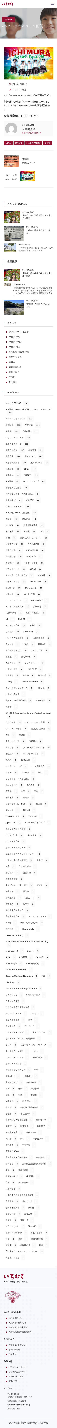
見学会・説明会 (16, 462)
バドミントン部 (15, 581)
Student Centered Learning (21, 976)
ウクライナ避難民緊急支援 (19, 1007)
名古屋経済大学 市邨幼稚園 (20, 1332)
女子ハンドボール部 (17, 506)
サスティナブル (41, 1032)
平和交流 (42, 1157)
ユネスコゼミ (39, 650)
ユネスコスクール (17, 443)
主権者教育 (33, 1082)
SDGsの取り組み (16, 1376)
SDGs (30, 468)
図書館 (11, 1126)
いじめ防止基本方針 (17, 1371)
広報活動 (12, 747)
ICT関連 (18, 143)
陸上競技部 (13, 550)
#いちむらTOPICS (39, 916)
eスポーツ (13, 587)
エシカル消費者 (15, 1019)
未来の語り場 (15, 367)
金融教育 (12, 753)
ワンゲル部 (33, 556)
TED (45, 976)
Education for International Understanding (27, 943)
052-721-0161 (13, 1408)
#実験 (11, 922)
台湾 (25, 791)
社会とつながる (15, 1226)
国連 (38, 791)
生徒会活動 (13, 556)
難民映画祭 (27, 1245)
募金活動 (12, 1101)
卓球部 (11, 1107)
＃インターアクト (33, 753)
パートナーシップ (33, 481)
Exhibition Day (15, 816)
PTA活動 (25, 957)
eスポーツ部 (32, 594)
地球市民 (43, 1126)
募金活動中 (29, 1101)
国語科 (24, 734)
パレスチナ (34, 835)
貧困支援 (44, 675)
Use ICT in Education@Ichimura (23, 988)
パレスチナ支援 (15, 841)
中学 (38, 1069)
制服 (10, 1094)
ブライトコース (15, 569)
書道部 (41, 803)
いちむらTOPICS (33, 143)
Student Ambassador (18, 969)
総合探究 (32, 500)
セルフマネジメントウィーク (35, 1044)
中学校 (42, 860)
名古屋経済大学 (15, 1318)
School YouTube (32, 681)
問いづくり (43, 1119)
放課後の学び (39, 462)
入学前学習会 (27, 866)
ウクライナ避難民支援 (18, 828)
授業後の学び (14, 1176)
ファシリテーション (17, 1057)
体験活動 (30, 431)
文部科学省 (13, 1188)
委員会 (12, 362)
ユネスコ (33, 784)
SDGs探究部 (13, 963)
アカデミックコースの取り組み (22, 493)
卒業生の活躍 (14, 543)
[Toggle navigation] (52, 4)
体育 (10, 866)
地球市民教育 (14, 1132)
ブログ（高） (15, 347)
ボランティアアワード (18, 847)
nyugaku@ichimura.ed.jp (19, 1404)
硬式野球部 (28, 656)
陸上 (10, 1238)
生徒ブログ (34, 669)
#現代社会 (13, 662)
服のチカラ (29, 1201)
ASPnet (29, 810)
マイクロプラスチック (17, 1069)
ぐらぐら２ (31, 1026)
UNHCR (24, 619)
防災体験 (12, 904)
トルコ (37, 1051)
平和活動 (12, 891)
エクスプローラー (16, 1013)
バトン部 (43, 688)
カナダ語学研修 (33, 525)
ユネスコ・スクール (18, 437)
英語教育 (39, 606)
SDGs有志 (28, 759)
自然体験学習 (39, 1232)
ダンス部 (43, 575)
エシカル (36, 1013)
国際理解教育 (15, 450)
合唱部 (11, 1113)
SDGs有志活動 (34, 963)
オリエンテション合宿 (37, 722)
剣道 (22, 1094)
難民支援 (35, 450)
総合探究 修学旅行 (16, 1232)
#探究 (29, 531)
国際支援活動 (14, 878)
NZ (10, 619)
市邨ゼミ (30, 475)
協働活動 (12, 468)
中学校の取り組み (16, 487)
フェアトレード (34, 662)
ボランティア (14, 784)
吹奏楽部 (12, 675)
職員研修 (12, 810)
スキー (11, 772)
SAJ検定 (42, 957)
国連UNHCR (33, 456)
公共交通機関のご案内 (16, 1400)
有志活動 (12, 1201)
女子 (24, 1138)
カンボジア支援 (15, 625)
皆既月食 (26, 1220)
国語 (10, 734)
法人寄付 (12, 1354)
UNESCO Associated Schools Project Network (28, 715)
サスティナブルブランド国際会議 (22, 1038)
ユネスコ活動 (14, 669)
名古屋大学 (27, 1113)
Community (30, 929)
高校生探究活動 (15, 1257)
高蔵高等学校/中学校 (17, 1322)
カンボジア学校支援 (17, 606)
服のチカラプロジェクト (36, 747)
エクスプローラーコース (33, 537)
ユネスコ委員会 (15, 694)
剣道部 (36, 1094)
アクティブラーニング (19, 332)
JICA (10, 957)
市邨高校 (35, 741)
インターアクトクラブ (37, 822)
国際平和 (29, 872)
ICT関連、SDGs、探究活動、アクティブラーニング (29, 411)
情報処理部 (25, 1170)
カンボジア (13, 1026)
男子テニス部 (35, 543)
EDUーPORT (39, 600)
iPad (10, 537)
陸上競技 (13, 382)
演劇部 (33, 1207)
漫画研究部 (13, 1213)
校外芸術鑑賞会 (15, 1207)
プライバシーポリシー (18, 1367)
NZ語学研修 (13, 612)
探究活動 (13, 425)
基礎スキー (33, 1132)
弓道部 (28, 675)
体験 (22, 1088)
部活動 (12, 377)
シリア (11, 1044)
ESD (44, 531)
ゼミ (42, 772)
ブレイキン (39, 1057)
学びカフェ (40, 1138)
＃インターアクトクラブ (19, 575)
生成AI (11, 1220)
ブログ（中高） (19, 90)
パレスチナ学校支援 (17, 637)
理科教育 (12, 531)
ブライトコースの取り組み (20, 778)
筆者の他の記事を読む (30, 133)
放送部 (28, 797)
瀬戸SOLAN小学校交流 (18, 700)
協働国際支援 (41, 637)
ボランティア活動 (16, 1063)
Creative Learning (16, 935)
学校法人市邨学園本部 (18, 1327)
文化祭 (47, 143)
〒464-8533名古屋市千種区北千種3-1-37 (19, 1395)
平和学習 (12, 1163)
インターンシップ (16, 766)
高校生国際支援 (15, 916)
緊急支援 (34, 1226)
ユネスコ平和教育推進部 (19, 860)
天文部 (11, 1138)
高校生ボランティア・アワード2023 (24, 1251)
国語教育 (12, 872)
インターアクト (33, 562)
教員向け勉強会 (35, 612)
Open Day (13, 822)
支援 (10, 1182)
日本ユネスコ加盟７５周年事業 (21, 1195)
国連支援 (26, 1126)
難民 (22, 1238)
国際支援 (13, 456)
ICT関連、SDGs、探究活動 (21, 512)
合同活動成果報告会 (31, 1107)
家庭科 (42, 885)
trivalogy (12, 982)
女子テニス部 (33, 587)
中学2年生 (29, 1076)
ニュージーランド (16, 600)
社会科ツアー (37, 581)
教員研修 (12, 644)
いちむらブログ (35, 994)
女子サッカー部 (15, 741)
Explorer (35, 816)
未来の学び (13, 500)
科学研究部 (42, 700)
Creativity (30, 631)
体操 (10, 1088)
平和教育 (12, 797)
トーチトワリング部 (17, 1051)
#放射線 (11, 929)
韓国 (43, 1245)
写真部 (11, 791)
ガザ (32, 1019)
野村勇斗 (44, 644)
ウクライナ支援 (15, 1001)
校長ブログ (14, 372)
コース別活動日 (40, 766)
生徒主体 (30, 1213)
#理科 (11, 759)
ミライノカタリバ (16, 650)
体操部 (11, 518)
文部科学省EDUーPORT (18, 803)
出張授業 (37, 1088)
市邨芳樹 (28, 1145)
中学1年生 (12, 1076)
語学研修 (12, 594)
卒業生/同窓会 (15, 357)
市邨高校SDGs (14, 1151)
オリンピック (14, 835)
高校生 (28, 904)
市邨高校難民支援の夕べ (18, 1157)
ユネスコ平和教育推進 (19, 352)
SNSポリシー (14, 1381)
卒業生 (11, 656)
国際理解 (12, 475)
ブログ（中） (15, 337)
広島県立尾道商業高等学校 (36, 1163)
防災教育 (12, 631)
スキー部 (27, 772)
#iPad (8, 143)
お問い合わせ (14, 1349)
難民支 (11, 1245)
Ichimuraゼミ (14, 950)
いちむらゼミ (14, 994)
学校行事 (32, 425)
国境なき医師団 (40, 728)
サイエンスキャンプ (17, 1032)
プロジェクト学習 (16, 728)
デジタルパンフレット (18, 1345)
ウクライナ (13, 722)
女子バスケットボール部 (19, 885)
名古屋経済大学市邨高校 (18, 1119)
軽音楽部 (29, 518)
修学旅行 (12, 562)
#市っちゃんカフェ (31, 922)
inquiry (32, 950)
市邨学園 (12, 1145)
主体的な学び (14, 1082)
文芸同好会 (25, 1182)
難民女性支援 (39, 1238)
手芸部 (28, 891)
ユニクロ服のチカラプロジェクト (23, 853)
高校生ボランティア (17, 910)
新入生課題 (13, 897)
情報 (10, 1170)
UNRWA (12, 525)
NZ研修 (11, 681)
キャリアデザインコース (19, 688)
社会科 (28, 644)
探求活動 (32, 1176)
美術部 (11, 706)
